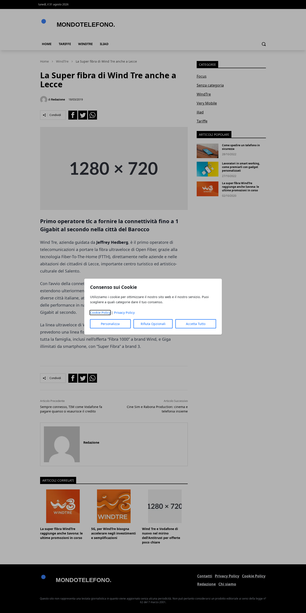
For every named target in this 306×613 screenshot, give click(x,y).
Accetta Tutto (195, 324)
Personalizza (110, 324)
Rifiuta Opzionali (153, 324)
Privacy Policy (124, 312)
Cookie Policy (100, 312)
